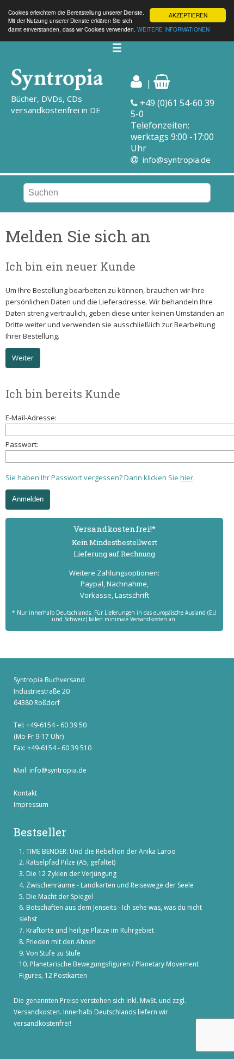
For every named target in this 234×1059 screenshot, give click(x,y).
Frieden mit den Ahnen (61, 941)
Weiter (23, 358)
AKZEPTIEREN (188, 15)
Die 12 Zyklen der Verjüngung (71, 873)
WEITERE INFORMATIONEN (173, 29)
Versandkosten (37, 1012)
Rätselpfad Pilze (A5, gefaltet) (70, 862)
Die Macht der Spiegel (59, 896)
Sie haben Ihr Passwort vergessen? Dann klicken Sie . (100, 477)
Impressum (31, 804)
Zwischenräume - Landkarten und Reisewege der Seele (110, 885)
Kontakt (25, 793)
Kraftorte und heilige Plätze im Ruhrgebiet (90, 930)
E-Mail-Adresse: (31, 418)
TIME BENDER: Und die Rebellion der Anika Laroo (101, 851)
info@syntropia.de (177, 159)
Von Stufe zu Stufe (53, 953)
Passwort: (21, 444)
